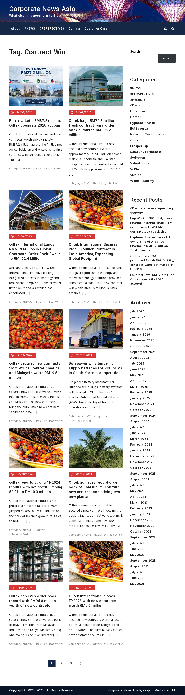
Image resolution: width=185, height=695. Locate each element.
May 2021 (137, 583)
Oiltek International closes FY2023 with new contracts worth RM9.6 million (92, 601)
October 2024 (141, 410)
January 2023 (140, 514)
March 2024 (139, 439)
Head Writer (55, 301)
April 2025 (138, 381)
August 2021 (139, 566)
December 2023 (142, 456)
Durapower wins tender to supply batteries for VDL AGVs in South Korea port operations (96, 368)
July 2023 (137, 485)
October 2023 (140, 468)
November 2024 (142, 404)
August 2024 (140, 421)
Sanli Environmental (145, 152)
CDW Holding (140, 105)
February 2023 (141, 508)
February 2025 (141, 392)
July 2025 (137, 363)
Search (135, 51)
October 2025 (140, 346)
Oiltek (37, 168)
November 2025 (142, 340)
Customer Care (96, 28)
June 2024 (137, 433)
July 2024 (137, 427)
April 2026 (138, 323)
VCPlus (135, 169)
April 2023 (138, 497)
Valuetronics (140, 163)
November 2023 (142, 462)
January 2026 (140, 334)
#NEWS (29, 28)
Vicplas (135, 175)
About (15, 28)
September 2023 (143, 473)
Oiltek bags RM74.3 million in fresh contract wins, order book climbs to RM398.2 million (94, 127)
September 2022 (143, 537)
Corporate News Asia (42, 9)
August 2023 (139, 479)
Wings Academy (142, 181)
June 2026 (137, 317)
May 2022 (137, 554)
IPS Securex (139, 128)
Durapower (100, 416)
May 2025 (137, 375)
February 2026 (141, 328)
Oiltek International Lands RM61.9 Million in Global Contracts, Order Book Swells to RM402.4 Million (35, 251)
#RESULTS (29, 529)
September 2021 (142, 560)
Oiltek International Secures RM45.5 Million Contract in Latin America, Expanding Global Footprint (93, 251)
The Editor (54, 168)
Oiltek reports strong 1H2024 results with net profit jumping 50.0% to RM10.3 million (35, 487)
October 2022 (140, 531)
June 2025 (137, 369)
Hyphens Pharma (143, 123)
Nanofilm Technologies (148, 134)
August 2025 (139, 357)
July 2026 (137, 311)
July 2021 (136, 572)
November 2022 (142, 525)
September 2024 (143, 415)
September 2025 (143, 352)
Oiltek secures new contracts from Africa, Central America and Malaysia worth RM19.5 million (35, 370)
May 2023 (137, 491)
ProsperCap (139, 146)
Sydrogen (137, 157)
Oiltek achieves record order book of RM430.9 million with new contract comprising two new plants (94, 489)
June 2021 (137, 578)
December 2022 (142, 520)
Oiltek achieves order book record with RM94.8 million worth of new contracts (32, 601)
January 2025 (140, 398)
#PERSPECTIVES (52, 28)
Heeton (136, 117)
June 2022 (137, 549)
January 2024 (140, 450)
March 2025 (139, 386)
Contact (74, 28)
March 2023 (139, 502)
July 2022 (137, 543)
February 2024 (141, 444)
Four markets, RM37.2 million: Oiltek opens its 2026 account (35, 122)
